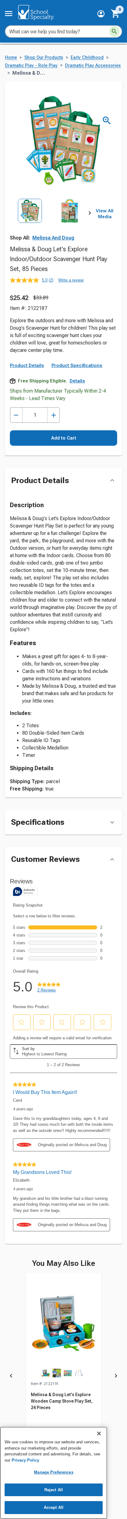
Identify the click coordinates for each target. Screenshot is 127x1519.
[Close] (99, 1433)
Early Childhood (87, 57)
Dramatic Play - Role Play (31, 65)
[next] (90, 214)
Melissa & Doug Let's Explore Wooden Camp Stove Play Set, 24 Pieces (61, 1401)
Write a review (71, 280)
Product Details (27, 365)
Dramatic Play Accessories (93, 65)
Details (77, 381)
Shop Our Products (43, 57)
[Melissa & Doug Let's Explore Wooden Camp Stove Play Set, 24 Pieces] (63, 1327)
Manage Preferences (53, 1472)
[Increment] (53, 415)
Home (11, 57)
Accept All (53, 1507)
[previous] (11, 1377)
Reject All (53, 1490)
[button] (101, 14)
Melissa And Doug (53, 238)
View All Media (104, 214)
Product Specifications (76, 365)
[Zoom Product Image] (106, 120)
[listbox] (50, 223)
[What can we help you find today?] (114, 31)
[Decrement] (16, 415)
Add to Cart (63, 438)
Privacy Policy (25, 1460)
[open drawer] (8, 13)
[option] (30, 223)
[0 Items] (116, 14)
